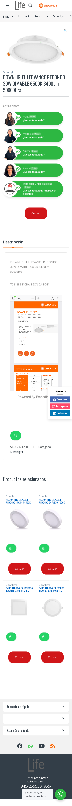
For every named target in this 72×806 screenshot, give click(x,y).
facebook (62, 399)
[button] (65, 30)
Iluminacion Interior (30, 16)
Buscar (30, 5)
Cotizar (35, 213)
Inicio (6, 16)
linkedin (62, 413)
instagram (62, 406)
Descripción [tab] (13, 242)
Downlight (59, 16)
